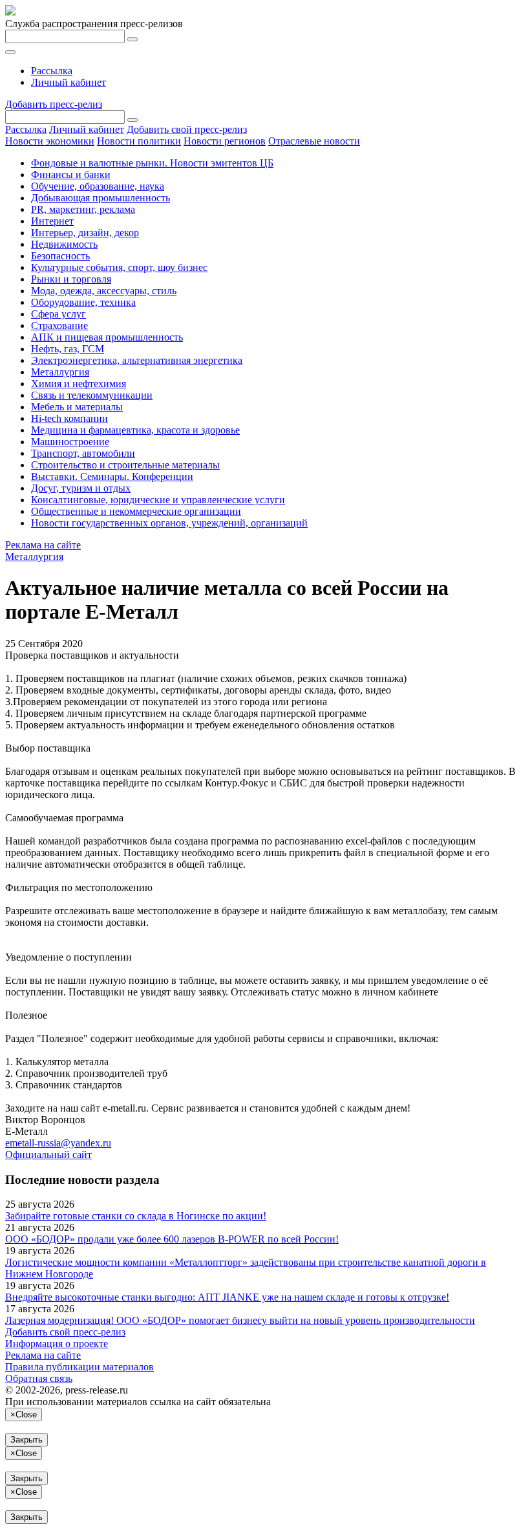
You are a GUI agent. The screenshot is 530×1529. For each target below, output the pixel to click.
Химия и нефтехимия (78, 383)
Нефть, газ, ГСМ (67, 348)
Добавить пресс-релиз (53, 104)
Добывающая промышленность (100, 197)
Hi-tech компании (69, 418)
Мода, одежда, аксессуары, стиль (103, 290)
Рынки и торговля (71, 279)
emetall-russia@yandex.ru (58, 1142)
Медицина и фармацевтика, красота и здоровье (135, 430)
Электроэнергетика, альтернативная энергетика (136, 360)
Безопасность (60, 255)
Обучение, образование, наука (97, 186)
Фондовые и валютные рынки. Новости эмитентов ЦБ (152, 162)
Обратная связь (38, 1378)
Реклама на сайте (43, 544)
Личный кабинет (68, 82)
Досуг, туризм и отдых (81, 488)
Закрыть (26, 1439)
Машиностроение (70, 441)
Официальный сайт (48, 1154)
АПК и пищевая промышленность (107, 337)
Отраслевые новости (314, 140)
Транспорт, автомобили (83, 453)
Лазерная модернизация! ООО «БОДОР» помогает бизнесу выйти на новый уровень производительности (240, 1320)
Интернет (52, 220)
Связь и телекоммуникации (92, 395)
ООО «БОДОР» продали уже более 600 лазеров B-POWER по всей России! (172, 1239)
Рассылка (51, 70)
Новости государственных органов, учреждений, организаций (169, 522)
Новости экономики (49, 140)
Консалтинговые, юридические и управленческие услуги (158, 499)
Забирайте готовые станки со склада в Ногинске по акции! (135, 1215)
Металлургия (60, 371)
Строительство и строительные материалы (125, 464)
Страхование (59, 325)
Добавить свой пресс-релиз (187, 129)
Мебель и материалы (77, 406)
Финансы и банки (71, 174)
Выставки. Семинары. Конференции (112, 476)
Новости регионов (225, 140)
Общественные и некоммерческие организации (136, 511)
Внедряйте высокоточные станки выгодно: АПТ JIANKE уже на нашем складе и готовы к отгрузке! (227, 1297)
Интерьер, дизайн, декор (85, 232)
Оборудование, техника (83, 302)
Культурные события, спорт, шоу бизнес (119, 267)
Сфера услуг (58, 313)
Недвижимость (64, 244)
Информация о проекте (56, 1343)
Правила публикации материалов (79, 1366)
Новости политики (139, 140)
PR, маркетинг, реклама (83, 209)
